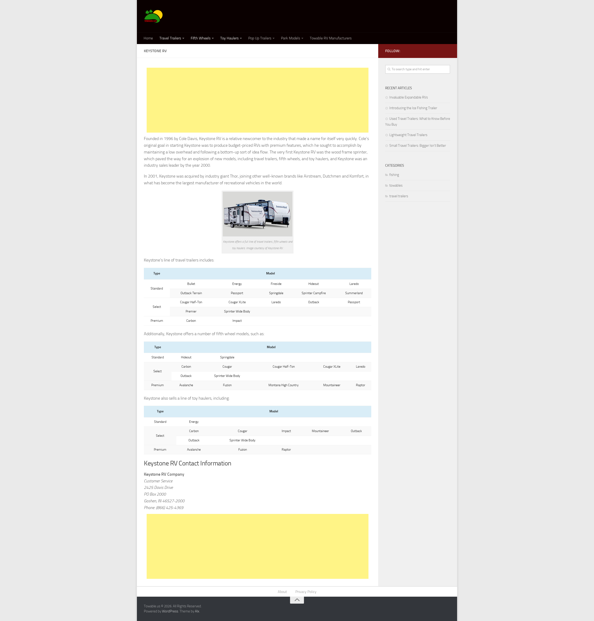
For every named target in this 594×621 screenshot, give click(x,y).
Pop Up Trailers (259, 38)
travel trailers (398, 196)
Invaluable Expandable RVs (408, 97)
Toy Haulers (229, 38)
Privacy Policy (305, 591)
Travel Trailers (170, 38)
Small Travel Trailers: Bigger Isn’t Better (417, 145)
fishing (394, 175)
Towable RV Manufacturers (331, 38)
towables (396, 185)
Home (148, 38)
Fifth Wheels (200, 38)
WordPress (170, 611)
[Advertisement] (257, 100)
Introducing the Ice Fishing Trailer (413, 108)
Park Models (290, 38)
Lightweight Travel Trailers (408, 135)
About (282, 591)
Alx (197, 611)
